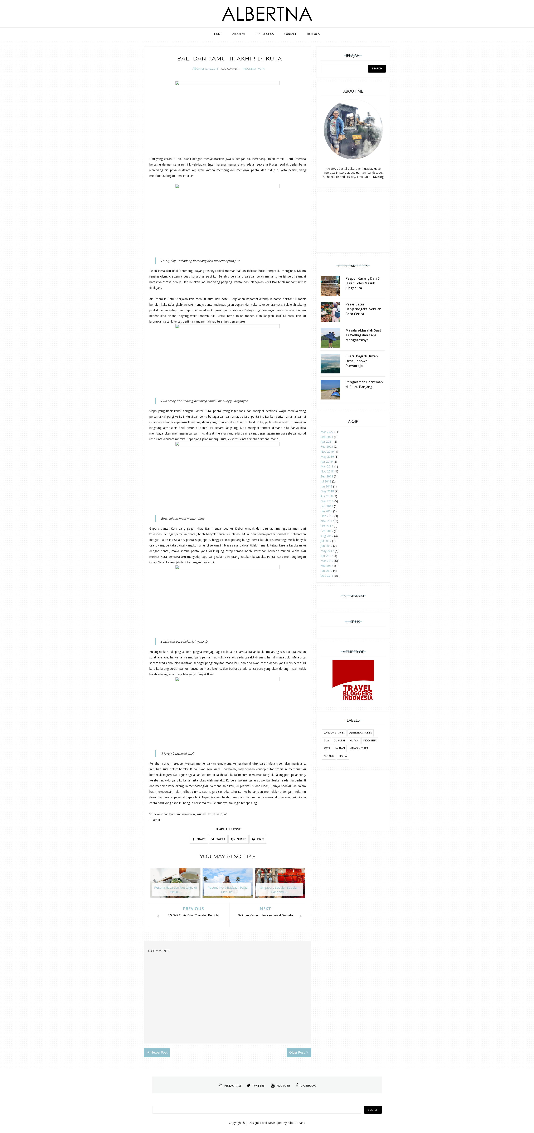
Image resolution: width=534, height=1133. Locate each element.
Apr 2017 (327, 556)
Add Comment (230, 68)
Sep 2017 (327, 531)
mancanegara (359, 748)
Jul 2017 (326, 541)
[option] (175, 885)
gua (326, 740)
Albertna (198, 68)
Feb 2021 (327, 446)
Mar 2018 (327, 501)
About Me (239, 34)
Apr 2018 (327, 496)
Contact (290, 34)
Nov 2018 (327, 471)
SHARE (200, 839)
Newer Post (159, 1052)
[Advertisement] (353, 222)
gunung (339, 740)
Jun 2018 (326, 486)
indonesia (249, 68)
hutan (354, 740)
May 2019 (327, 456)
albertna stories (360, 732)
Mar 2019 (327, 466)
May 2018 (327, 491)
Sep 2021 (327, 437)
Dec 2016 (327, 576)
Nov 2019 (327, 451)
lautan (340, 748)
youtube (283, 1085)
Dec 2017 (327, 516)
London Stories (334, 732)
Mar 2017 (327, 561)
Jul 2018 (326, 481)
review (343, 756)
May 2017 (327, 551)
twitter (258, 1085)
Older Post (297, 1052)
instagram (232, 1085)
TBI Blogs (313, 34)
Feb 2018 (327, 506)
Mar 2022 (327, 432)
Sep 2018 (327, 476)
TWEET (220, 839)
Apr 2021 (327, 441)
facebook (308, 1085)
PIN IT (260, 839)
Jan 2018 (326, 511)
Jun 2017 (326, 546)
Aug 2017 (327, 536)
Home (218, 34)
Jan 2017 (326, 571)
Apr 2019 (327, 462)
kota (261, 68)
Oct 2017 (327, 526)
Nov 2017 (327, 521)
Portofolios (265, 34)
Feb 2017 (327, 566)
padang (329, 756)
